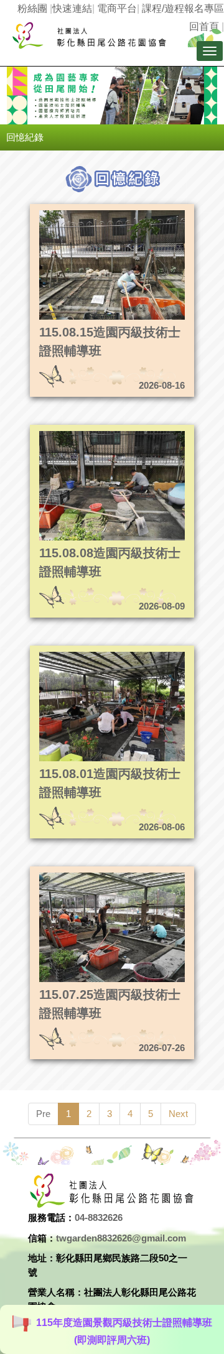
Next (178, 1113)
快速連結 (72, 8)
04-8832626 (99, 1217)
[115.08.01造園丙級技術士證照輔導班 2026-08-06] (91, 655)
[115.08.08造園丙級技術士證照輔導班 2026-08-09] (91, 434)
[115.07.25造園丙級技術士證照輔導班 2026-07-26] (91, 876)
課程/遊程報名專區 (183, 8)
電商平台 (117, 8)
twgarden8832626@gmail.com (121, 1238)
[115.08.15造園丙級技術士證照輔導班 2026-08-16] (91, 213)
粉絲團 (32, 8)
